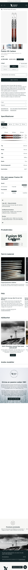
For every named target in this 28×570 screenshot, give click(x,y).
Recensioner (13, 110)
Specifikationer (4, 108)
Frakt (2, 102)
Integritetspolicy (22, 559)
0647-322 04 (11, 309)
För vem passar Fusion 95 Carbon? (18, 108)
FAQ (3, 294)
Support (3, 105)
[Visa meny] (1, 5)
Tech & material (4, 110)
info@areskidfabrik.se (5, 310)
